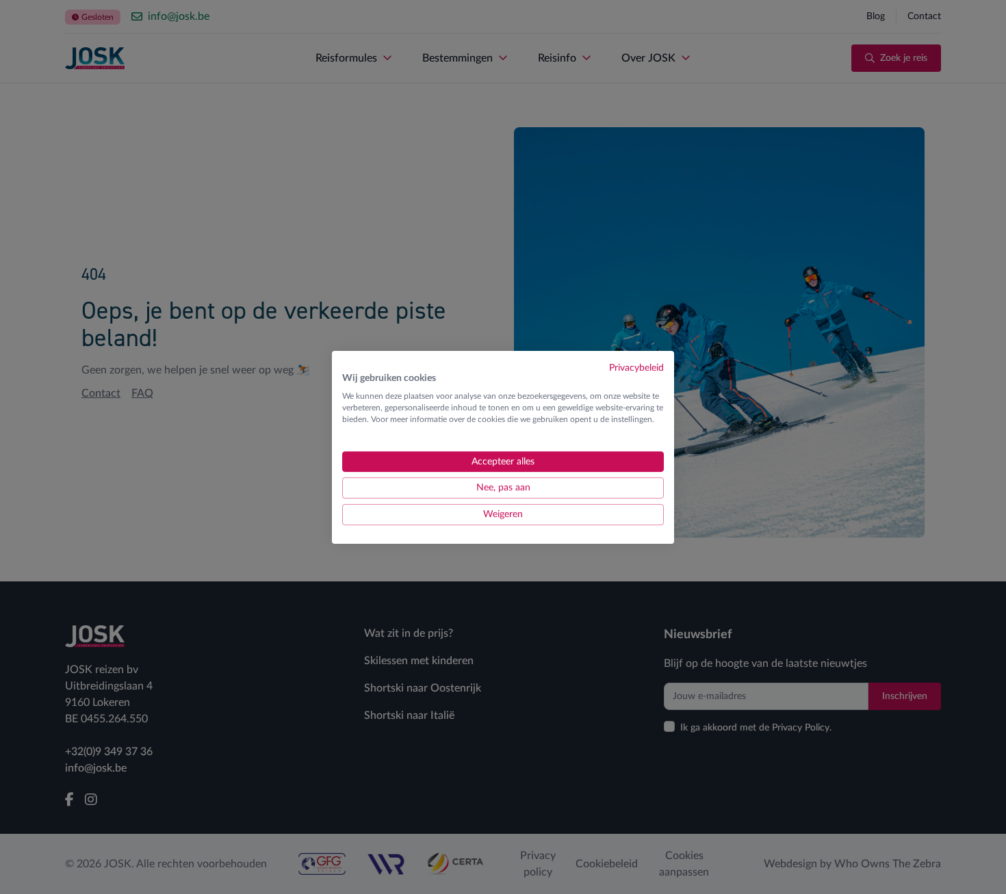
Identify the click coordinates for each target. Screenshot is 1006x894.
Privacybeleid (636, 367)
